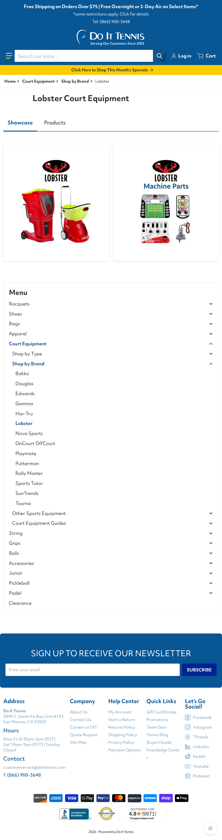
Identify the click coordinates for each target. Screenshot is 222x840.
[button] (9, 55)
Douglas (24, 383)
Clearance (20, 603)
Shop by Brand (75, 81)
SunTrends (26, 493)
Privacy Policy (121, 742)
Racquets (19, 304)
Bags (14, 324)
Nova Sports (29, 433)
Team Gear (156, 727)
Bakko (22, 373)
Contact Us (80, 719)
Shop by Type (27, 354)
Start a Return (121, 719)
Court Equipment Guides (39, 523)
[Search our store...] (159, 56)
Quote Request (84, 735)
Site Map (78, 742)
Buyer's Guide (159, 742)
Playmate (25, 453)
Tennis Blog (157, 735)
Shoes (15, 314)
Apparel (18, 334)
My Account (119, 712)
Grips (14, 543)
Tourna (23, 503)
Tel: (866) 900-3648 (111, 21)
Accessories (21, 563)
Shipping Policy (122, 735)
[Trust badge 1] (74, 814)
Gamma (24, 403)
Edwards (25, 393)
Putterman (27, 463)
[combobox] (90, 56)
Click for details (134, 14)
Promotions (157, 719)
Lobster (23, 423)
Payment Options (124, 750)
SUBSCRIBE (199, 670)
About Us (78, 712)
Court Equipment (38, 81)
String (15, 533)
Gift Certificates (161, 712)
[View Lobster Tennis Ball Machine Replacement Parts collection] (166, 202)
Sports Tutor (29, 483)
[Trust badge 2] (106, 814)
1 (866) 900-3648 (22, 775)
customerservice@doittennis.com (34, 767)
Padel (15, 593)
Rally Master (29, 473)
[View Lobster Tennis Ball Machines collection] (56, 202)
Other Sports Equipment (39, 513)
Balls (14, 553)
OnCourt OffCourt (35, 443)
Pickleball (19, 583)
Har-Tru (24, 413)
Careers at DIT (83, 727)
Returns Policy (121, 727)
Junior (15, 573)
